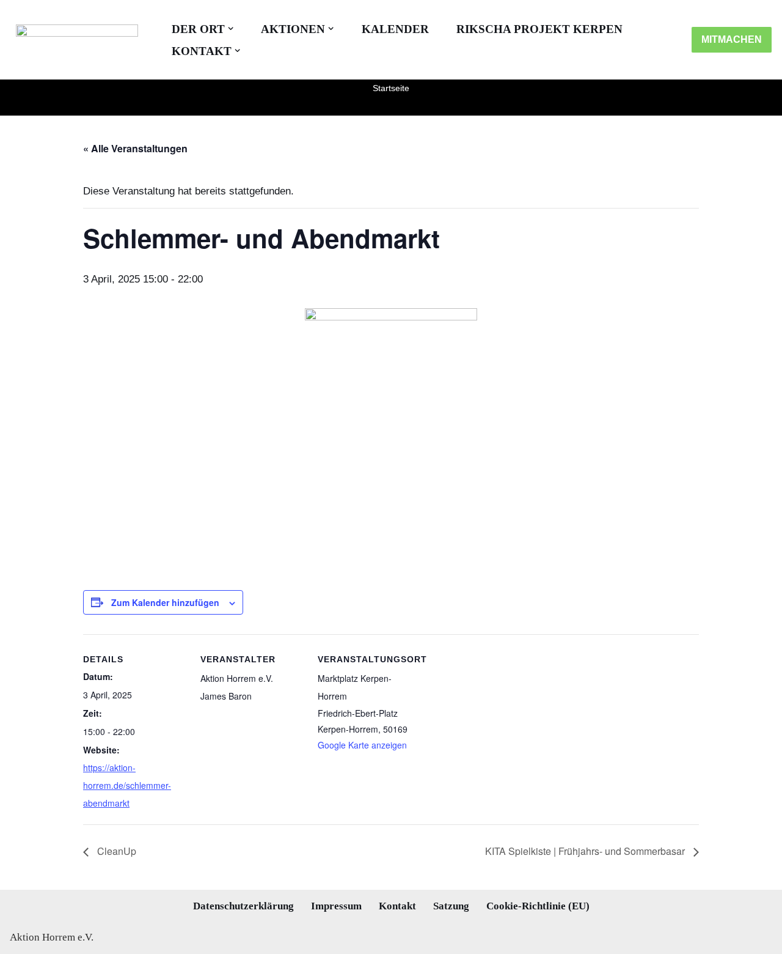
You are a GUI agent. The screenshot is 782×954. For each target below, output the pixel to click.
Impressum (336, 906)
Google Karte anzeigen (362, 745)
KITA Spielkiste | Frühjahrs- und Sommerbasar (586, 851)
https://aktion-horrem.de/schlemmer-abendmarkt (127, 785)
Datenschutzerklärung (243, 906)
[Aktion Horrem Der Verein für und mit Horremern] (74, 39)
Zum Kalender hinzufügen (165, 602)
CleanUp (115, 851)
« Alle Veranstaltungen (135, 148)
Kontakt (397, 906)
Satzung (451, 906)
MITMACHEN (731, 39)
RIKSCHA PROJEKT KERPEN (539, 29)
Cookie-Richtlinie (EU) (538, 906)
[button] (230, 28)
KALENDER (395, 29)
